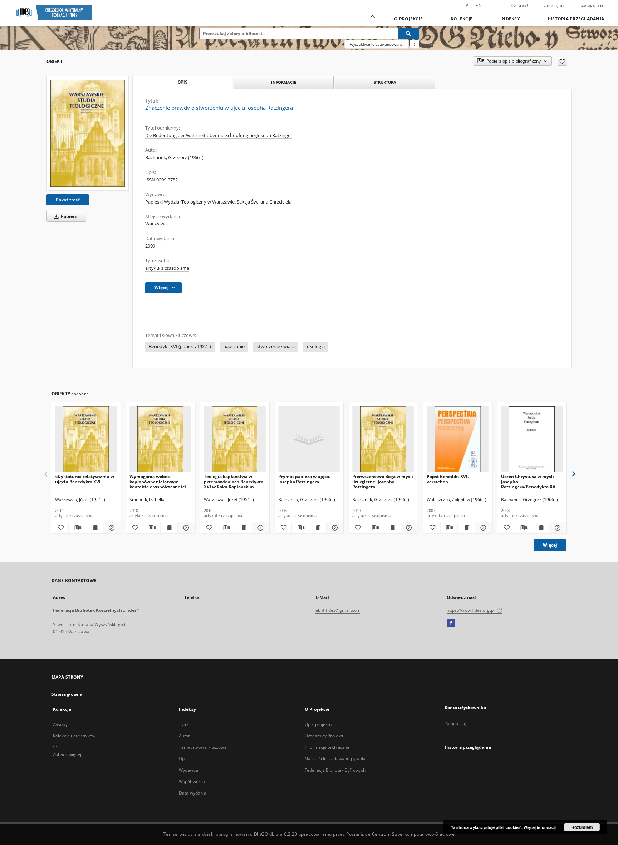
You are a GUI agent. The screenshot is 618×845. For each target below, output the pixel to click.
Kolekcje (461, 19)
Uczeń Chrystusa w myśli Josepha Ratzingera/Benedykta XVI (529, 481)
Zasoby (60, 724)
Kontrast (519, 5)
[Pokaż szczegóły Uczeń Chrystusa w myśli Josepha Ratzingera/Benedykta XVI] (556, 527)
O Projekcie (408, 19)
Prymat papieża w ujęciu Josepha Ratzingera (304, 478)
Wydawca (188, 770)
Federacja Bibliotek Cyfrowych (335, 770)
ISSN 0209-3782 (161, 180)
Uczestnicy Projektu (324, 736)
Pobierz (68, 216)
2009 (150, 246)
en (479, 5)
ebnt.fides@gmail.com (337, 610)
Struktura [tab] (385, 82)
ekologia (316, 346)
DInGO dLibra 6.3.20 (276, 834)
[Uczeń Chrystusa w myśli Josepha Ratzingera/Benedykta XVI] (532, 439)
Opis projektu (318, 724)
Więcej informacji (540, 827)
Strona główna (67, 694)
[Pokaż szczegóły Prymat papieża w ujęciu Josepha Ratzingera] (333, 527)
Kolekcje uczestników (74, 736)
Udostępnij (555, 6)
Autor (184, 736)
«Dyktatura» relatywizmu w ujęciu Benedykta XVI (84, 478)
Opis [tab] (182, 82)
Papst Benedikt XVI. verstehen (448, 478)
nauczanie (234, 346)
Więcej (550, 545)
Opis (183, 759)
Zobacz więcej (67, 754)
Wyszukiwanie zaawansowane (376, 44)
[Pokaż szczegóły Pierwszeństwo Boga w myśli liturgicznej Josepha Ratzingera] (408, 527)
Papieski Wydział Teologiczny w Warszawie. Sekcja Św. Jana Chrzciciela (218, 202)
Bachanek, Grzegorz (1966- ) (174, 158)
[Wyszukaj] (408, 33)
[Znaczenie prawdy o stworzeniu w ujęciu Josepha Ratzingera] (87, 133)
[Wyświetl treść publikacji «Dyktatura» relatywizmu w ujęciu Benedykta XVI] (94, 527)
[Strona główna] (372, 18)
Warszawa (156, 224)
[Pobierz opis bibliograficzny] (77, 527)
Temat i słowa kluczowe (203, 747)
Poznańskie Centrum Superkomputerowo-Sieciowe (400, 834)
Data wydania (192, 793)
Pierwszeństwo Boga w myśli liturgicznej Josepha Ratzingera (382, 481)
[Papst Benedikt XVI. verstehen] (457, 439)
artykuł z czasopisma (167, 268)
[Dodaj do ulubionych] (562, 61)
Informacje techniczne (327, 747)
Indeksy (510, 19)
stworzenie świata (276, 346)
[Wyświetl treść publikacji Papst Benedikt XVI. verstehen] (466, 527)
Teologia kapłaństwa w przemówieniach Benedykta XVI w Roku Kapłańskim (233, 481)
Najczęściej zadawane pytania (335, 759)
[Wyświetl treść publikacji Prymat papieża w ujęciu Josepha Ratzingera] (317, 527)
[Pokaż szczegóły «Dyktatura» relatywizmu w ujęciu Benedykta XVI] (110, 527)
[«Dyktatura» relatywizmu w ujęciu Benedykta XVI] (86, 439)
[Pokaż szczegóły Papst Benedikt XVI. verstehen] (482, 527)
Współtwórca (192, 781)
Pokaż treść (68, 200)
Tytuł (184, 724)
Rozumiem (582, 827)
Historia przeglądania (576, 19)
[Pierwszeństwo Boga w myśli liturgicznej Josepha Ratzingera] (383, 439)
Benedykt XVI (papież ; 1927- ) (180, 346)
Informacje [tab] (283, 82)
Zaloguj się (592, 5)
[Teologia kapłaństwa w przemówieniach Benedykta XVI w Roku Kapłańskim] (234, 439)
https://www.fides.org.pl (471, 610)
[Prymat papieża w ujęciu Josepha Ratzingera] (309, 439)
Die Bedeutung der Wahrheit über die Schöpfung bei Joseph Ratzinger (218, 135)
